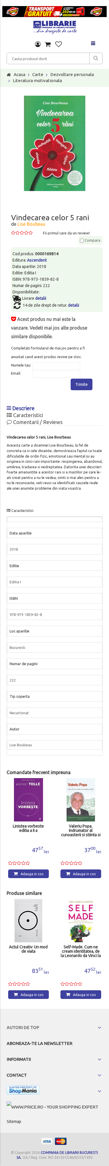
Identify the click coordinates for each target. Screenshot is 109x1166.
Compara (92, 240)
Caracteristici (27, 415)
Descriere (23, 408)
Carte (37, 74)
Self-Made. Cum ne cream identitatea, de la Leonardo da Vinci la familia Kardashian (81, 951)
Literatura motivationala (37, 80)
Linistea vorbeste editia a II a (28, 828)
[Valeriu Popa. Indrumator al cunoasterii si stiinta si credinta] (81, 799)
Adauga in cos (32, 874)
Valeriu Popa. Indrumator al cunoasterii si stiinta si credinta (81, 830)
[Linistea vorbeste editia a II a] (28, 799)
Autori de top (23, 1027)
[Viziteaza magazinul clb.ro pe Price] (52, 1106)
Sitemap (14, 1121)
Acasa (19, 74)
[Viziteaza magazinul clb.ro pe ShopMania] (23, 1091)
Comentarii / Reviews (37, 422)
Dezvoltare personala (72, 74)
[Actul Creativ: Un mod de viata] (28, 920)
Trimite (81, 384)
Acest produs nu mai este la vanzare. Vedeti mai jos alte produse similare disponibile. (49, 328)
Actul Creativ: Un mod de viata (28, 949)
